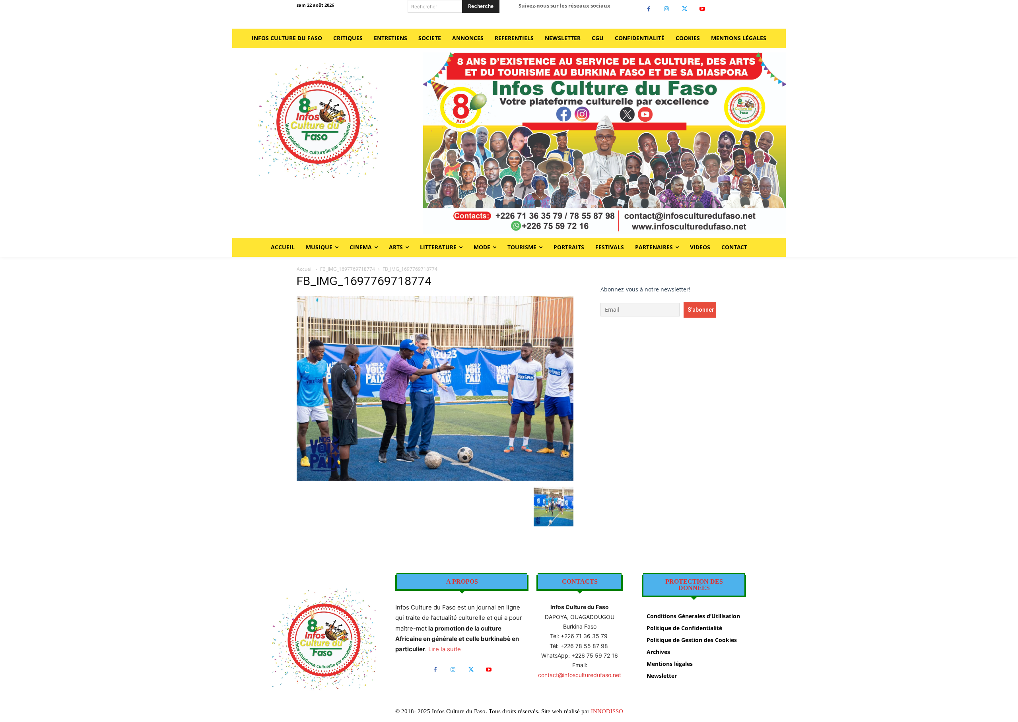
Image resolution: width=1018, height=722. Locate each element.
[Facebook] (649, 9)
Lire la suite (444, 649)
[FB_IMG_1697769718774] (435, 478)
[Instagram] (667, 9)
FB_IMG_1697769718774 (347, 269)
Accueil (305, 269)
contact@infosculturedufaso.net (579, 675)
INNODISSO (607, 711)
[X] (685, 9)
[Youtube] (702, 9)
